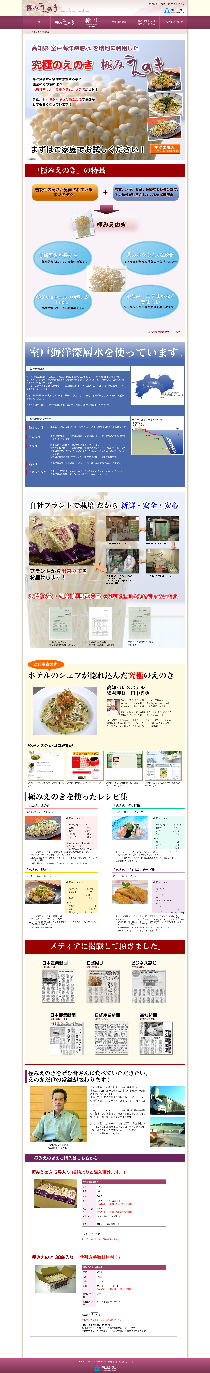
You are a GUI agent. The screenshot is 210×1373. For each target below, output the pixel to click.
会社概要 (80, 1362)
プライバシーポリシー (96, 1362)
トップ (28, 32)
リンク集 (130, 1362)
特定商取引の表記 (116, 1362)
